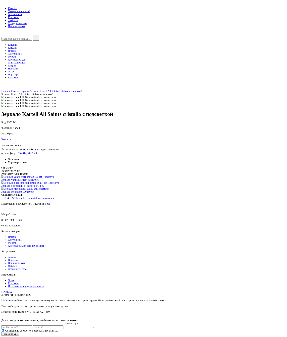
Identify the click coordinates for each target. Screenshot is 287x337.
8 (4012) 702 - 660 (14, 198)
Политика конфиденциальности (26, 286)
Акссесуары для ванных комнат (17, 61)
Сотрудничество (17, 23)
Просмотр (48, 176)
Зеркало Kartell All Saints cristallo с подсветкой (56, 91)
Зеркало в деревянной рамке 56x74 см (22, 185)
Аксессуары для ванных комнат (26, 245)
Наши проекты (16, 26)
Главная (12, 44)
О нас (11, 71)
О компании (15, 14)
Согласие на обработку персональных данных (31, 330)
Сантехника (15, 53)
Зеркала (25, 91)
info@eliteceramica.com (41, 198)
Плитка (12, 50)
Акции (12, 65)
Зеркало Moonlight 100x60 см (17, 191)
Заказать (6, 139)
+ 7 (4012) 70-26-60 (27, 153)
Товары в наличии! (19, 11)
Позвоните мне (10, 334)
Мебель (12, 56)
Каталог (12, 8)
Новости (13, 68)
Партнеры (13, 74)
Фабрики (13, 20)
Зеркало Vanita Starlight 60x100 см (20, 179)
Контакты (13, 17)
